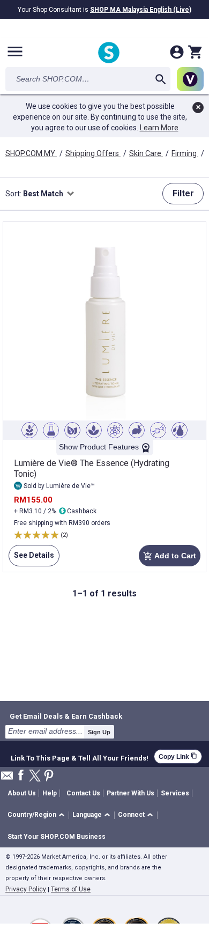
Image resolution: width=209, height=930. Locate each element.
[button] (37, 815)
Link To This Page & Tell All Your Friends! (79, 757)
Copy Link (178, 756)
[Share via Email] (7, 778)
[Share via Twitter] (35, 776)
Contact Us (83, 793)
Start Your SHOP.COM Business (57, 836)
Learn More (159, 127)
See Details (31, 558)
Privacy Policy (25, 889)
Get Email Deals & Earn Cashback (66, 716)
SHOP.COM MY (31, 153)
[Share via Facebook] (21, 776)
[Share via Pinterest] (49, 776)
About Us (22, 793)
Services (175, 793)
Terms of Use (71, 889)
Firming (184, 153)
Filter (183, 193)
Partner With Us (130, 793)
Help (49, 793)
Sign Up (99, 732)
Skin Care (146, 153)
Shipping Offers (93, 153)
